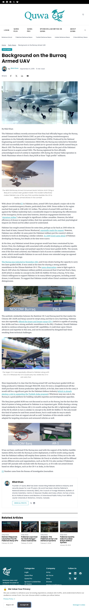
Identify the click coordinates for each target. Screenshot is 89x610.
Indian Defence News (62, 37)
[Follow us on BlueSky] (17, 2)
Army (48, 572)
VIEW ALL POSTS (20, 503)
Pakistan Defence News (24, 37)
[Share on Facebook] (11, 76)
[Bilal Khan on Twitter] (31, 503)
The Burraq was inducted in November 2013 (20, 262)
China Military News (80, 37)
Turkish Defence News (43, 37)
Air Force (49, 575)
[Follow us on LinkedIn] (7, 2)
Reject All (10, 605)
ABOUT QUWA (73, 30)
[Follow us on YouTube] (3, 2)
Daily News (12, 45)
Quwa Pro (28, 578)
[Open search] (83, 14)
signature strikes (9, 217)
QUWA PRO (29, 30)
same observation (49, 267)
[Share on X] (16, 76)
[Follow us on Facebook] (10, 2)
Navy (48, 578)
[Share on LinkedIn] (22, 76)
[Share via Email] (28, 76)
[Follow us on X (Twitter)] (14, 2)
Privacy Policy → (9, 599)
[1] (22, 204)
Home (4, 45)
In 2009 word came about (54, 236)
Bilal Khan (14, 68)
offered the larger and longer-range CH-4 (35, 321)
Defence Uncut (7, 37)
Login (26, 572)
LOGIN (6, 30)
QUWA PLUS (16, 30)
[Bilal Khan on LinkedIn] (34, 503)
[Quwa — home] (44, 14)
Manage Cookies (79, 605)
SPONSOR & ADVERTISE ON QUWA (51, 30)
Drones (49, 582)
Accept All (24, 605)
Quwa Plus (28, 575)
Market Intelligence (53, 585)
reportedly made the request (52, 230)
